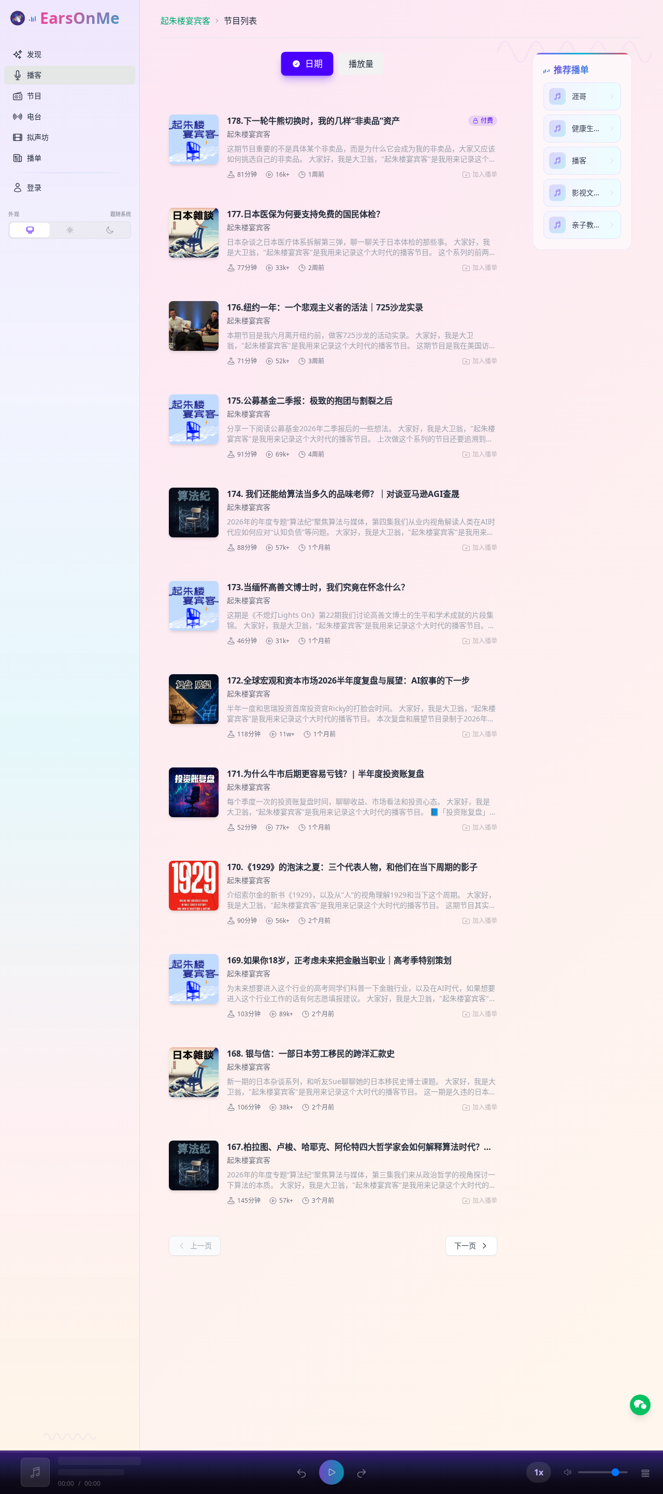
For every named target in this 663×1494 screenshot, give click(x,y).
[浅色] (70, 230)
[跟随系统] (30, 230)
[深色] (109, 230)
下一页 (465, 1245)
